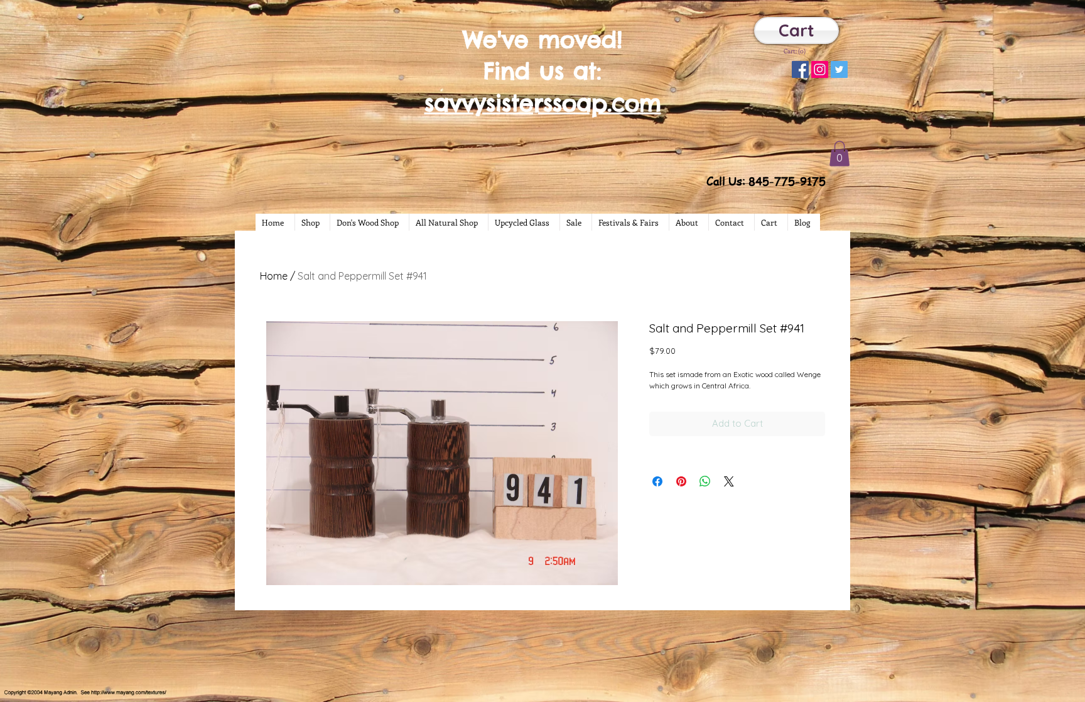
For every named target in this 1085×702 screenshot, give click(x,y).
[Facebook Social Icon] (800, 69)
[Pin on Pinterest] (681, 481)
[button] (839, 154)
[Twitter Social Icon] (839, 69)
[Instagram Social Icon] (819, 69)
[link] (795, 51)
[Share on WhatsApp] (705, 481)
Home (274, 276)
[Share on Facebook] (657, 481)
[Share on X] (729, 481)
